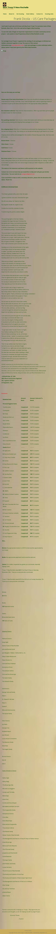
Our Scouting (20, 14)
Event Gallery (30, 14)
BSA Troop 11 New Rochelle (15, 7)
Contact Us (39, 14)
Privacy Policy (28, 930)
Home (5, 14)
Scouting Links (49, 14)
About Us (11, 14)
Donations (4, 393)
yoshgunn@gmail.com (28, 174)
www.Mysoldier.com (17, 45)
